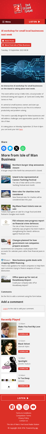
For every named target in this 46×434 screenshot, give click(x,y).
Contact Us (23, 421)
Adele (20, 329)
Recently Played (10, 319)
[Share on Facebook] (3, 148)
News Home (9, 41)
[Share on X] (16, 148)
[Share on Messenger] (10, 148)
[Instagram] (26, 407)
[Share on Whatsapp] (22, 148)
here (21, 129)
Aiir (37, 428)
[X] (19, 407)
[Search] (43, 314)
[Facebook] (12, 407)
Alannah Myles (23, 346)
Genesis (21, 381)
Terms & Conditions (23, 413)
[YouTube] (33, 407)
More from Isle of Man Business (17, 45)
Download (23, 334)
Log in (5, 308)
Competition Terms (23, 415)
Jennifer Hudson (24, 364)
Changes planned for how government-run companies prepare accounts (26, 243)
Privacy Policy (23, 418)
